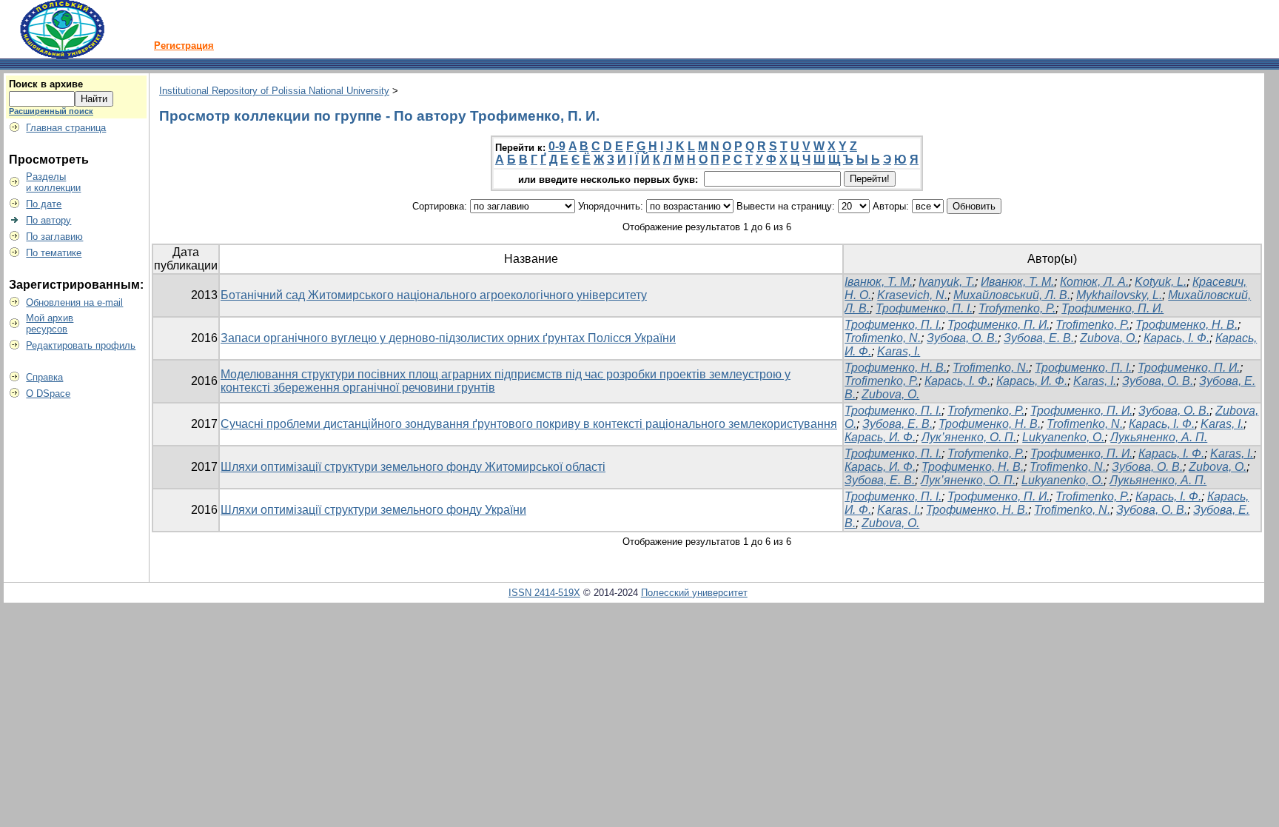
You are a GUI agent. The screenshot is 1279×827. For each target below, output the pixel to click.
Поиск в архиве (46, 84)
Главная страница (66, 127)
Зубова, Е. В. (1039, 338)
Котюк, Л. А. (1094, 281)
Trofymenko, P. (1016, 308)
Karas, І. (898, 351)
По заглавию (54, 236)
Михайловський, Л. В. (1011, 295)
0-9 (556, 146)
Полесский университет (694, 592)
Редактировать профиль (80, 345)
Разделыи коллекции (53, 182)
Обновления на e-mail (74, 302)
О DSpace (48, 393)
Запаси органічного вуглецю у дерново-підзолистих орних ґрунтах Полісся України (448, 338)
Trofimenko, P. (882, 381)
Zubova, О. (1109, 338)
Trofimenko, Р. (1092, 324)
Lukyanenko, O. (1063, 437)
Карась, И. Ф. (1031, 381)
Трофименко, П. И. (1112, 308)
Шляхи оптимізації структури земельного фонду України (373, 509)
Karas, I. (1094, 381)
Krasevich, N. (912, 295)
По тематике (53, 252)
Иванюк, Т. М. (1017, 281)
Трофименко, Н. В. (1186, 324)
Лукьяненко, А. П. (1158, 437)
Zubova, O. (890, 394)
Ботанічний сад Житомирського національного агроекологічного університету (434, 295)
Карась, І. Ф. (1176, 338)
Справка (44, 377)
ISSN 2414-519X (544, 592)
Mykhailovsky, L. (1119, 295)
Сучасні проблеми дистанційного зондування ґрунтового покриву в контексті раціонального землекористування (529, 424)
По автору (48, 220)
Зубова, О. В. (962, 338)
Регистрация (184, 45)
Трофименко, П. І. (924, 308)
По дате (43, 204)
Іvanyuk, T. (947, 281)
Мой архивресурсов (49, 323)
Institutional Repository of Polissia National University (274, 90)
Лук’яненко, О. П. (969, 437)
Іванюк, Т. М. (879, 281)
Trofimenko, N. (883, 338)
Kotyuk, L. (1160, 281)
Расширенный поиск (51, 111)
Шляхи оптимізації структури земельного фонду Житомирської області (413, 467)
